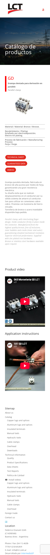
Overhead (11, 446)
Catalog (8, 417)
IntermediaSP (27, 553)
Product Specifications (17, 462)
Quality (10, 458)
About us (9, 412)
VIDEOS (10, 170)
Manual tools (13, 433)
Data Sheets (12, 466)
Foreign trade (11, 513)
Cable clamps (13, 442)
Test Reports (13, 471)
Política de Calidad (15, 475)
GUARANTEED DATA (16, 163)
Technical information (15, 454)
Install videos (14, 479)
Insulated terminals (16, 429)
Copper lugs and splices (18, 420)
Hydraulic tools (14, 437)
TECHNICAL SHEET (15, 157)
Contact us (10, 517)
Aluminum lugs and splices (19, 424)
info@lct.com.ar (19, 550)
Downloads (12, 450)
